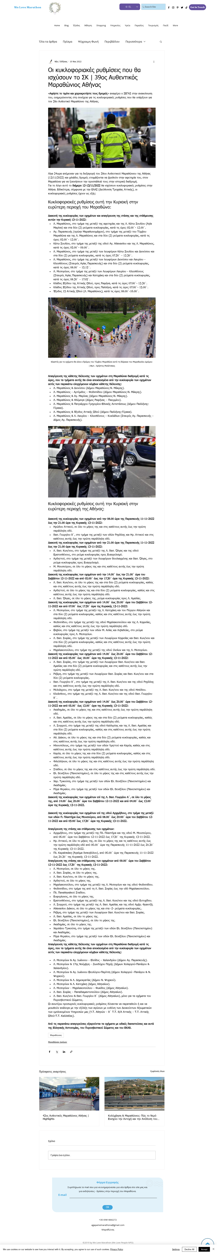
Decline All (189, 1249)
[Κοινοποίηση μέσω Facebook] (49, 1051)
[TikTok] (186, 7)
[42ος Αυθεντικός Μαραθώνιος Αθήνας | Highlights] (69, 1094)
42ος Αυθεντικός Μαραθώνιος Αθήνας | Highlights (66, 1117)
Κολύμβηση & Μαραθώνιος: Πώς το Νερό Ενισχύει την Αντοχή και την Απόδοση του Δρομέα (132, 1118)
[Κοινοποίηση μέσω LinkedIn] (64, 1051)
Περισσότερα (133, 41)
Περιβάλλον (112, 41)
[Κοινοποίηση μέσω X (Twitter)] (56, 1051)
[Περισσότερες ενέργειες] (154, 61)
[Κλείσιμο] (213, 1249)
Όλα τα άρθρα (48, 41)
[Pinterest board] (177, 7)
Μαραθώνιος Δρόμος (57, 1042)
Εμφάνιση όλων (157, 1071)
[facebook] (168, 7)
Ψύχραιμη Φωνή (88, 41)
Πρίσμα (67, 41)
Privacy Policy (116, 1249)
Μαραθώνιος (56, 1035)
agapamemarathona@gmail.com (107, 1225)
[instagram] (173, 7)
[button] (160, 41)
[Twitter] (182, 7)
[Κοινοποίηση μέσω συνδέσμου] (71, 1051)
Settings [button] (176, 1249)
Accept (204, 1249)
